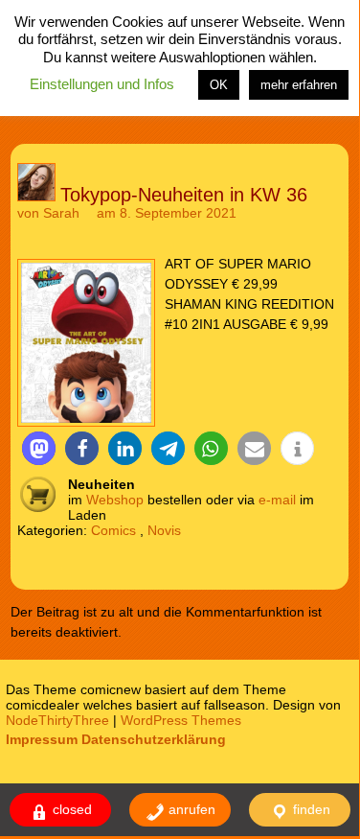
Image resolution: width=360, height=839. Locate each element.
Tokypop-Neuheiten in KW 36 (183, 194)
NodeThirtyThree (57, 720)
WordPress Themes (181, 720)
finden (309, 809)
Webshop (115, 499)
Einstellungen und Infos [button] (102, 84)
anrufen (190, 809)
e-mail (277, 499)
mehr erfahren (298, 85)
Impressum (42, 739)
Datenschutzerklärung (153, 739)
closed (70, 809)
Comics (113, 530)
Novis (164, 530)
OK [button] (219, 85)
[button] (39, 448)
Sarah (61, 213)
